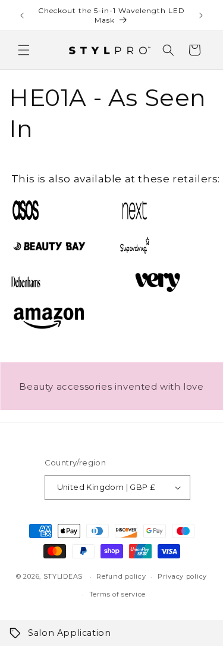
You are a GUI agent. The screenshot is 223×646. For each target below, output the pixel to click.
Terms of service (117, 594)
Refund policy (121, 576)
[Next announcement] (201, 15)
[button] (24, 50)
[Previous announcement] (22, 15)
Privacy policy (182, 576)
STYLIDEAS (63, 576)
